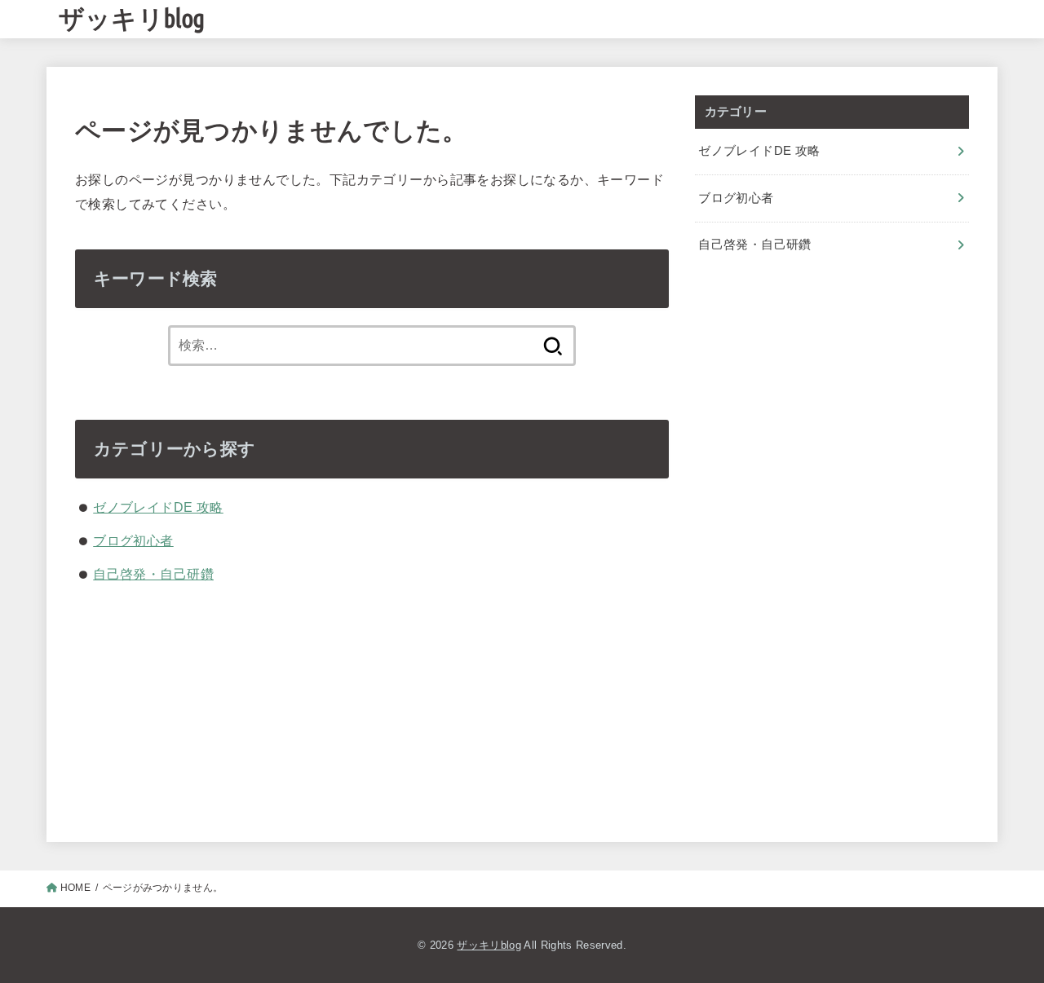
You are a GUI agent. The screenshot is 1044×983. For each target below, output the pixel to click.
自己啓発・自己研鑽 (153, 573)
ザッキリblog (132, 18)
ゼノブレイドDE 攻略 (158, 507)
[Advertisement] (832, 412)
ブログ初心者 (133, 540)
